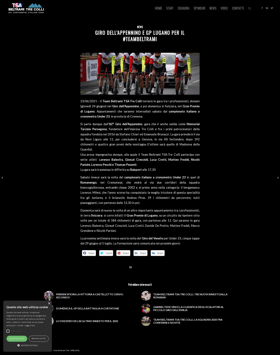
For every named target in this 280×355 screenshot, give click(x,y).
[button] (27, 345)
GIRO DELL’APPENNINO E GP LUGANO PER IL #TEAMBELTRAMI (140, 36)
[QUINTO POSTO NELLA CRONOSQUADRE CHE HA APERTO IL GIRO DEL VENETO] (277, 178)
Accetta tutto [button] (16, 338)
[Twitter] (271, 8)
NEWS (140, 27)
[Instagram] (267, 8)
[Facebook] (262, 8)
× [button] (49, 303)
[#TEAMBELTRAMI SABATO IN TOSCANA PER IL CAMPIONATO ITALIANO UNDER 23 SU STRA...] (2, 178)
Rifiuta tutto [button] (39, 338)
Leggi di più (29, 325)
